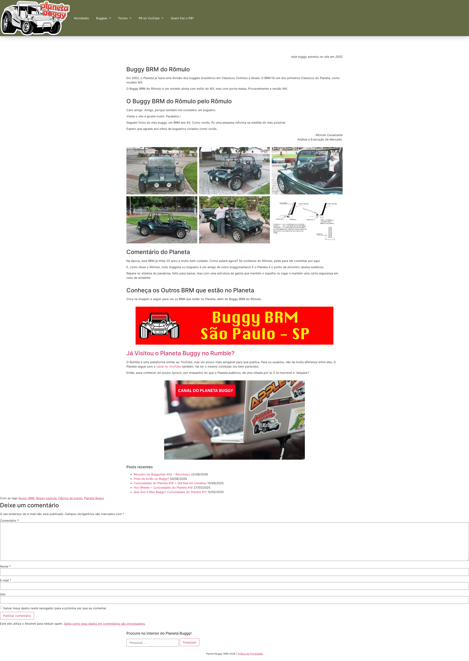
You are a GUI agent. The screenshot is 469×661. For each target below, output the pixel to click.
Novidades (81, 18)
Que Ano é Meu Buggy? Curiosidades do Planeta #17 (170, 492)
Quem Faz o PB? (182, 18)
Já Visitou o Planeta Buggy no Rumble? (180, 353)
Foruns (123, 18)
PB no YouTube (149, 18)
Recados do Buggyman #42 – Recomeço (162, 474)
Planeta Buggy (94, 498)
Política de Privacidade (250, 653)
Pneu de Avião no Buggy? (151, 479)
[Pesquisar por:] (152, 643)
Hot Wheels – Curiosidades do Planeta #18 (163, 487)
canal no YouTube (168, 366)
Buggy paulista (46, 498)
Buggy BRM (26, 498)
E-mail (5, 580)
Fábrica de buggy (70, 498)
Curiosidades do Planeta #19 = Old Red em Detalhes (170, 483)
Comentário (9, 520)
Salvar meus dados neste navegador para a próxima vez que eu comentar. (55, 608)
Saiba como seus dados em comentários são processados (104, 623)
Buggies (101, 18)
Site (2, 594)
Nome (5, 566)
